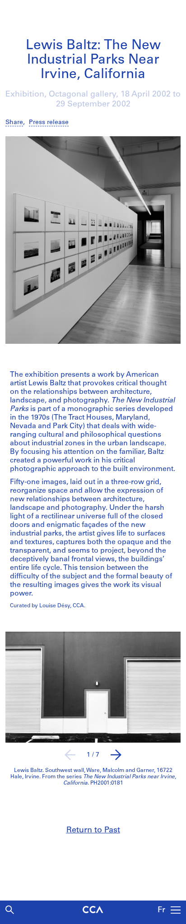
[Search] (9, 910)
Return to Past (93, 831)
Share (14, 122)
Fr (161, 910)
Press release (49, 122)
